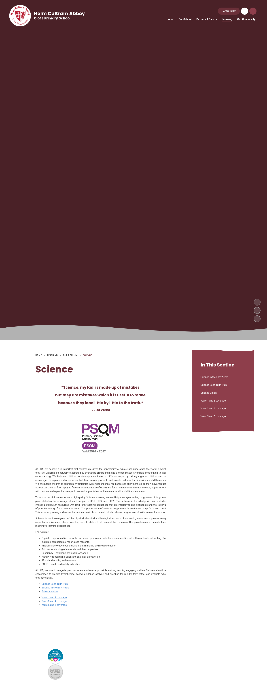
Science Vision (50, 591)
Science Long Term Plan (55, 583)
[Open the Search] (252, 11)
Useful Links (229, 11)
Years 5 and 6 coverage (54, 604)
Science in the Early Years (55, 587)
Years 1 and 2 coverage (54, 597)
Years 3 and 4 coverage (54, 601)
